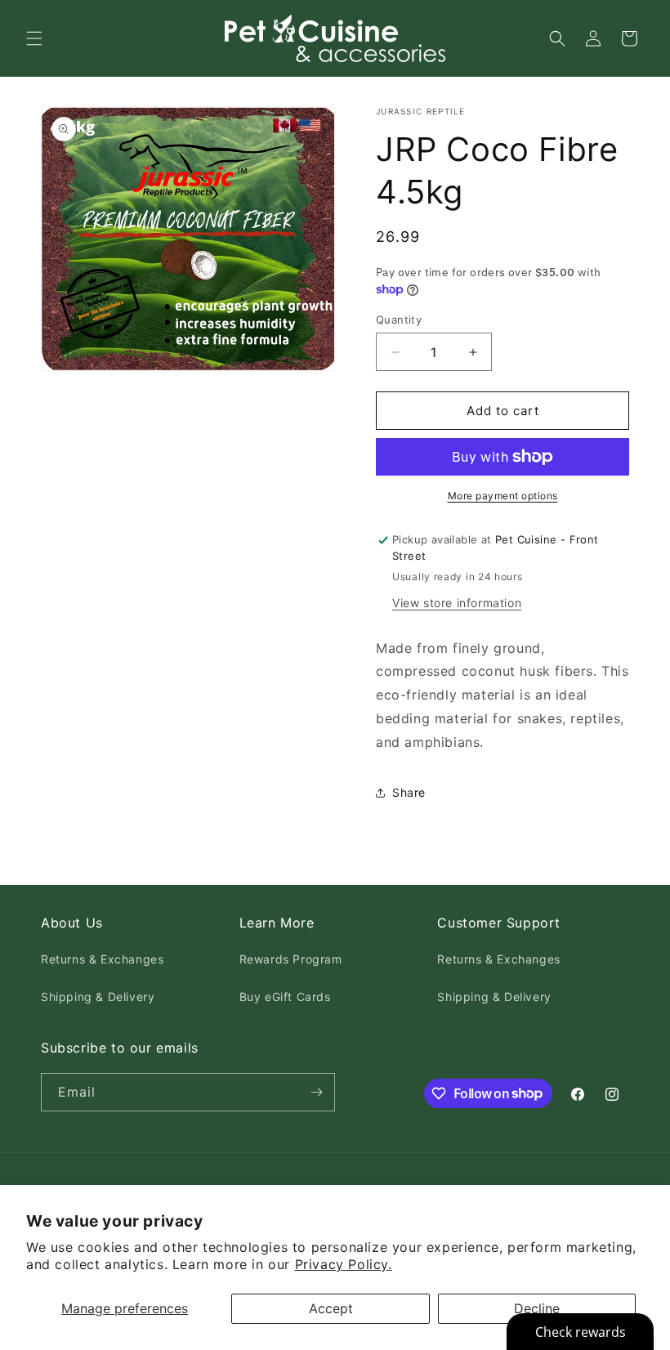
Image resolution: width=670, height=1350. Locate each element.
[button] (34, 38)
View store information (456, 603)
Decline (537, 1308)
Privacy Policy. (343, 1264)
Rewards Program (290, 959)
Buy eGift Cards (285, 997)
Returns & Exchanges (102, 959)
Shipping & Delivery (97, 997)
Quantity (399, 319)
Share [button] (409, 792)
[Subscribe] (316, 1092)
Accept (331, 1308)
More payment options (503, 495)
